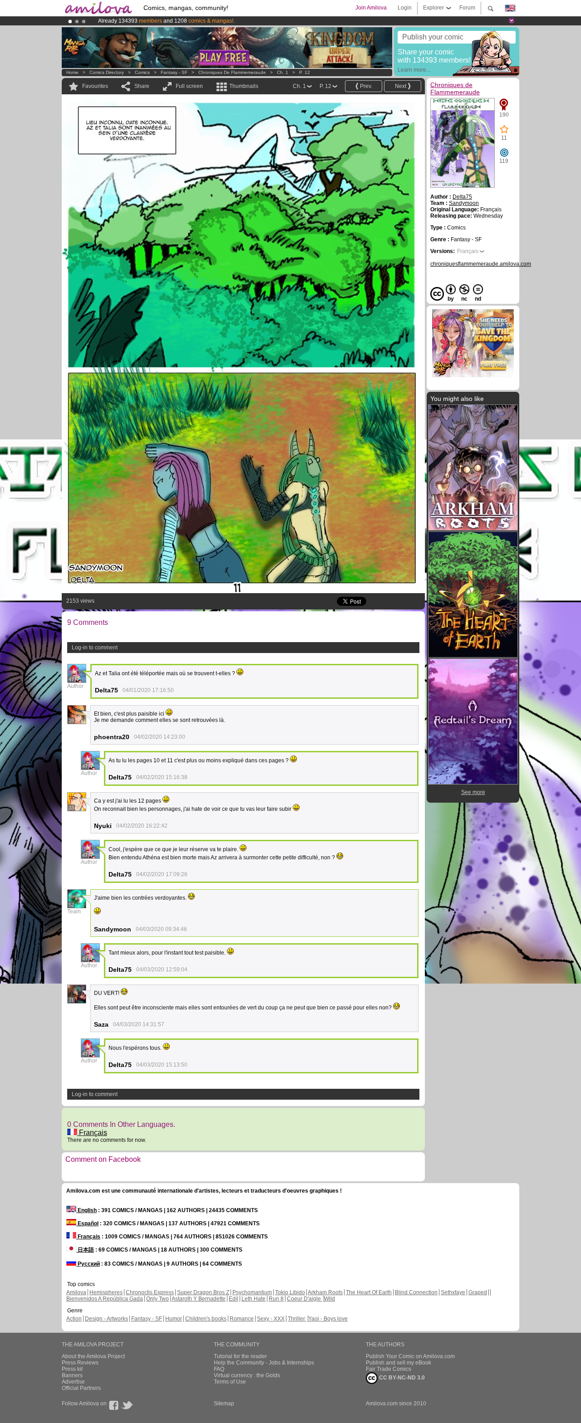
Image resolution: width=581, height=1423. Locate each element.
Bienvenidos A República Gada (104, 1299)
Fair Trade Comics (388, 1369)
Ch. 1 (282, 72)
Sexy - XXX (271, 1319)
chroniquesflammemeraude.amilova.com (480, 264)
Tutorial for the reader (240, 1356)
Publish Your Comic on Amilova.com (410, 1356)
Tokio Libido (290, 1292)
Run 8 (276, 1299)
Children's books (205, 1319)
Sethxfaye (453, 1292)
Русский (88, 1264)
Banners (72, 1375)
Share (141, 86)
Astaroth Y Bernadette (199, 1299)
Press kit (72, 1369)
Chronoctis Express (150, 1292)
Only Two (157, 1299)
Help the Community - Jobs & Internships (264, 1363)
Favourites (95, 86)
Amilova (76, 1292)
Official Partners (81, 1388)
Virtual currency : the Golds (247, 1375)
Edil (233, 1299)
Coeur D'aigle (304, 1299)
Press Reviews (80, 1363)
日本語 (85, 1250)
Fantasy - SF (174, 72)
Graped (477, 1292)
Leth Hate (253, 1299)
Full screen (189, 86)
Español (87, 1223)
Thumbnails (243, 86)
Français (92, 1132)
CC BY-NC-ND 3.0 (401, 1377)
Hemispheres (106, 1292)
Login (405, 8)
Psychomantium (252, 1292)
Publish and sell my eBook (398, 1363)
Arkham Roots (325, 1292)
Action (74, 1319)
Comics (142, 72)
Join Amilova (371, 8)
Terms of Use (230, 1382)
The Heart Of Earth (369, 1292)
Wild (329, 1299)
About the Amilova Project (93, 1356)
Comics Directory (106, 72)
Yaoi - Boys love (328, 1319)
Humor (173, 1319)
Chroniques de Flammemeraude (232, 72)
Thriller (297, 1319)
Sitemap (224, 1403)
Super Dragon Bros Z (203, 1292)
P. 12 (304, 72)
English (86, 1210)
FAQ (219, 1369)
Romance (242, 1319)
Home (72, 72)
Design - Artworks (106, 1319)
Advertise (73, 1382)
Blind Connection (416, 1292)
